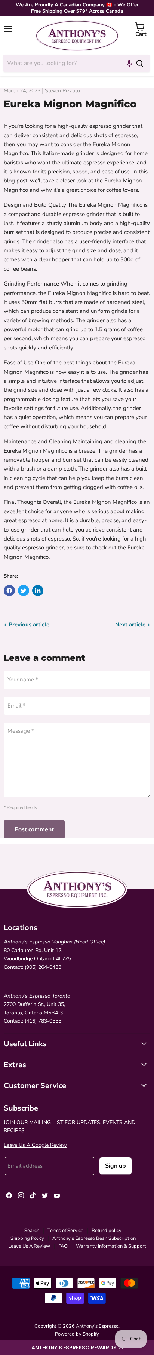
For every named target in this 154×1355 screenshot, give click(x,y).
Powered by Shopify (77, 1334)
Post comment (34, 829)
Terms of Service (65, 1230)
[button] (77, 1347)
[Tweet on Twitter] (23, 590)
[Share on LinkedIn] (37, 590)
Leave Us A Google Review (35, 1145)
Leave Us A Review (29, 1246)
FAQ (63, 1246)
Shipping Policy (27, 1238)
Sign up (115, 1166)
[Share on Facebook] (9, 590)
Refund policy (106, 1230)
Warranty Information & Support (111, 1246)
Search (31, 1230)
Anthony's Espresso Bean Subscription (94, 1238)
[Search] (140, 63)
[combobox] (66, 63)
